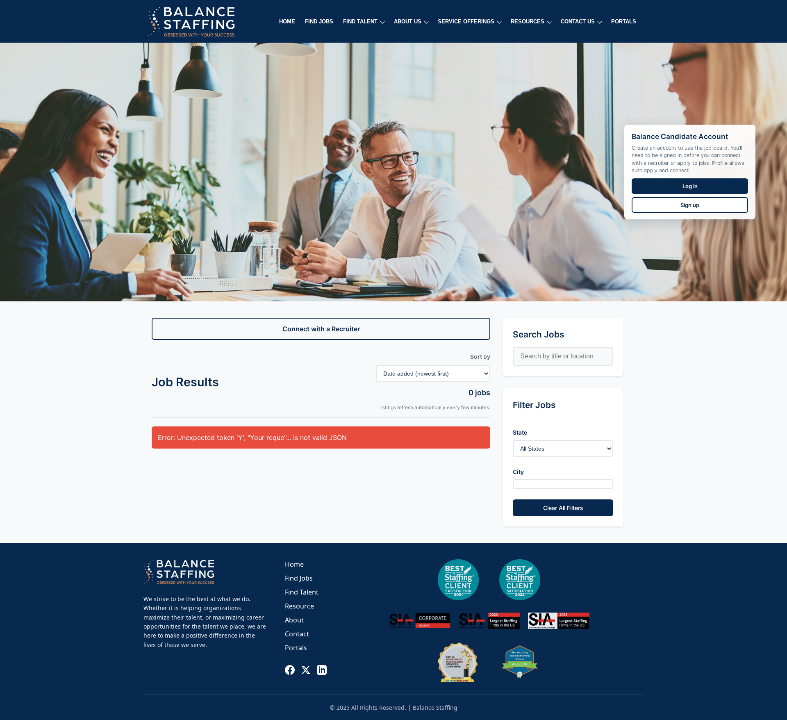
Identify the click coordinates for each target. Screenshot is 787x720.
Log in (690, 186)
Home (294, 564)
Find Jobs (299, 578)
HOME (287, 21)
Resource (299, 606)
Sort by (480, 356)
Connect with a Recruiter (321, 329)
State (520, 432)
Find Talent (301, 592)
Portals (296, 647)
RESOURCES (527, 21)
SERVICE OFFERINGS (466, 21)
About (294, 619)
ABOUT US (407, 21)
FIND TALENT (360, 21)
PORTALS (623, 21)
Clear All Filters (563, 507)
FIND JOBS (319, 21)
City (518, 471)
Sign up (689, 205)
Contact (297, 633)
